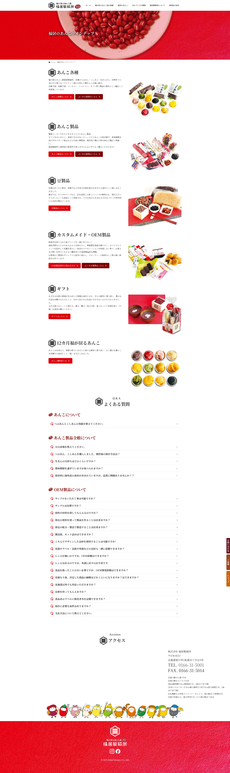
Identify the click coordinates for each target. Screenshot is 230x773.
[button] (61, 96)
